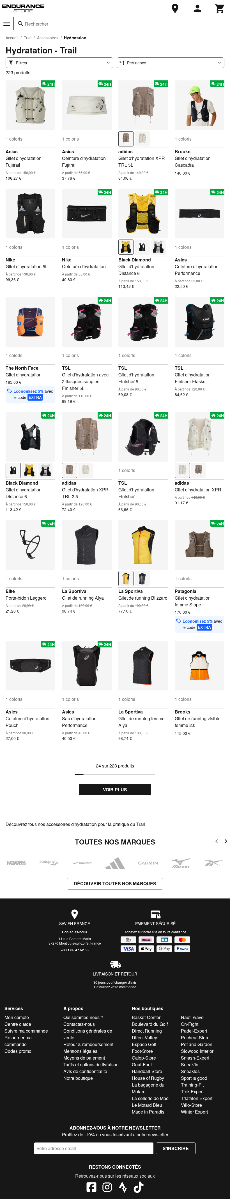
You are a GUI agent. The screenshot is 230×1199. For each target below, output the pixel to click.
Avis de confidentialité (85, 1071)
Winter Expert (194, 1111)
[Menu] (6, 24)
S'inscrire (176, 1148)
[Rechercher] (20, 23)
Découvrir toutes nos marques (115, 883)
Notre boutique (78, 1078)
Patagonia (185, 591)
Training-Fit (192, 1084)
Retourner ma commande (18, 1040)
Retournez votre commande (115, 986)
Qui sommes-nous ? (83, 1017)
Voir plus (115, 789)
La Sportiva (74, 591)
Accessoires (47, 37)
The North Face (22, 368)
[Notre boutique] (175, 8)
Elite (10, 591)
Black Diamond (134, 259)
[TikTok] (138, 1188)
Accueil (12, 37)
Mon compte (16, 1017)
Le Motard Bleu (147, 1105)
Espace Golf (144, 1044)
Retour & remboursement (88, 1044)
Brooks (182, 151)
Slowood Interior (197, 1051)
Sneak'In (189, 1064)
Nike (10, 259)
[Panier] (220, 8)
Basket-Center (146, 1017)
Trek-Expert (192, 1091)
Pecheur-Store (195, 1037)
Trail (27, 37)
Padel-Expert (194, 1031)
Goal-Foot (142, 1064)
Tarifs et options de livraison (91, 1064)
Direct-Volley (144, 1037)
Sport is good (194, 1078)
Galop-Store (144, 1058)
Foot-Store (142, 1051)
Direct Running (147, 1031)
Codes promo (17, 1051)
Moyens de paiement (84, 1058)
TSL (66, 368)
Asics (12, 151)
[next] (226, 842)
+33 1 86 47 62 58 (75, 949)
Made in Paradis (148, 1111)
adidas (125, 151)
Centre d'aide (17, 1024)
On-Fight (189, 1024)
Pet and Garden (196, 1044)
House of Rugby (148, 1078)
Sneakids (190, 1071)
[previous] (217, 842)
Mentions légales (80, 1051)
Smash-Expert (195, 1058)
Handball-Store (147, 1071)
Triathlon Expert (196, 1098)
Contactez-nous (74, 932)
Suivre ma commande (26, 1031)
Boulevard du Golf (150, 1024)
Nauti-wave (192, 1017)
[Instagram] (107, 1188)
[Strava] (122, 1188)
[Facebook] (91, 1188)
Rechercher (36, 24)
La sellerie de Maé (150, 1098)
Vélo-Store (191, 1105)
